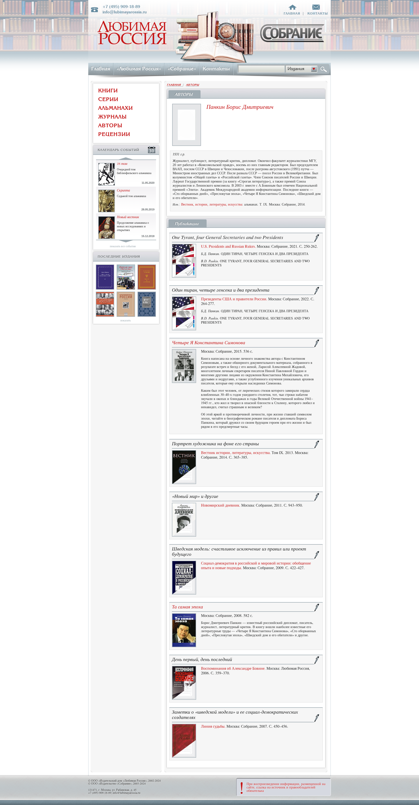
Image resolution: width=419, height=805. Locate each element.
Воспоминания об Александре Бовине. (233, 668)
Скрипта (123, 190)
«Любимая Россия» (139, 69)
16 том (122, 163)
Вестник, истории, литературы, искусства (211, 204)
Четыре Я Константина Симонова (208, 342)
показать (125, 320)
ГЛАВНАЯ (175, 85)
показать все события (123, 246)
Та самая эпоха (187, 606)
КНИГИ (108, 91)
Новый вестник (128, 217)
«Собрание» (182, 69)
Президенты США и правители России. (234, 298)
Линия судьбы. (213, 726)
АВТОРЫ (110, 125)
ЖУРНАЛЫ (112, 117)
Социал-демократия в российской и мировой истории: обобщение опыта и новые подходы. (256, 565)
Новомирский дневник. (220, 505)
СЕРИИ (108, 99)
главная (292, 13)
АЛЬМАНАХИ (115, 108)
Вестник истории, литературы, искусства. (236, 452)
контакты (317, 13)
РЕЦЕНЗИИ (114, 134)
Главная (100, 69)
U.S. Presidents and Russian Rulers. (228, 246)
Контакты (216, 69)
